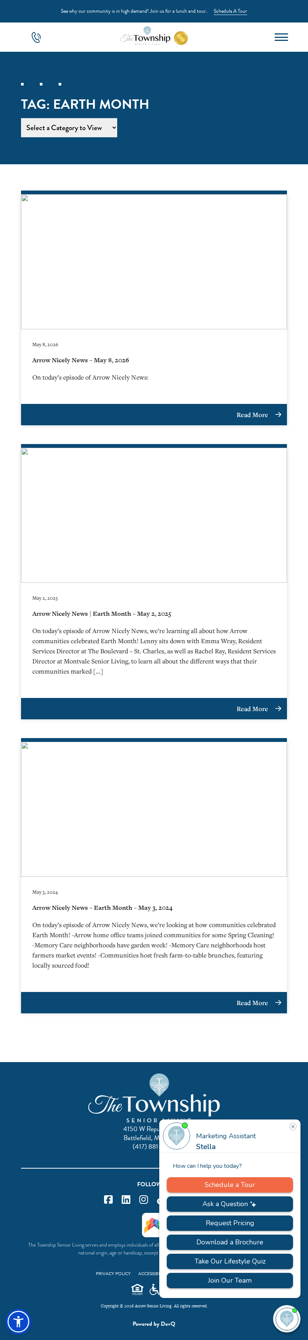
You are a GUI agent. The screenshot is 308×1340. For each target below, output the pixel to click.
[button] (18, 1321)
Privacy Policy (113, 1273)
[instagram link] (143, 1199)
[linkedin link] (126, 1199)
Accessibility (153, 1273)
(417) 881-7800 (154, 1146)
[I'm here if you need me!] (286, 1318)
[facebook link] (108, 1199)
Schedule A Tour (230, 11)
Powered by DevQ (154, 1323)
